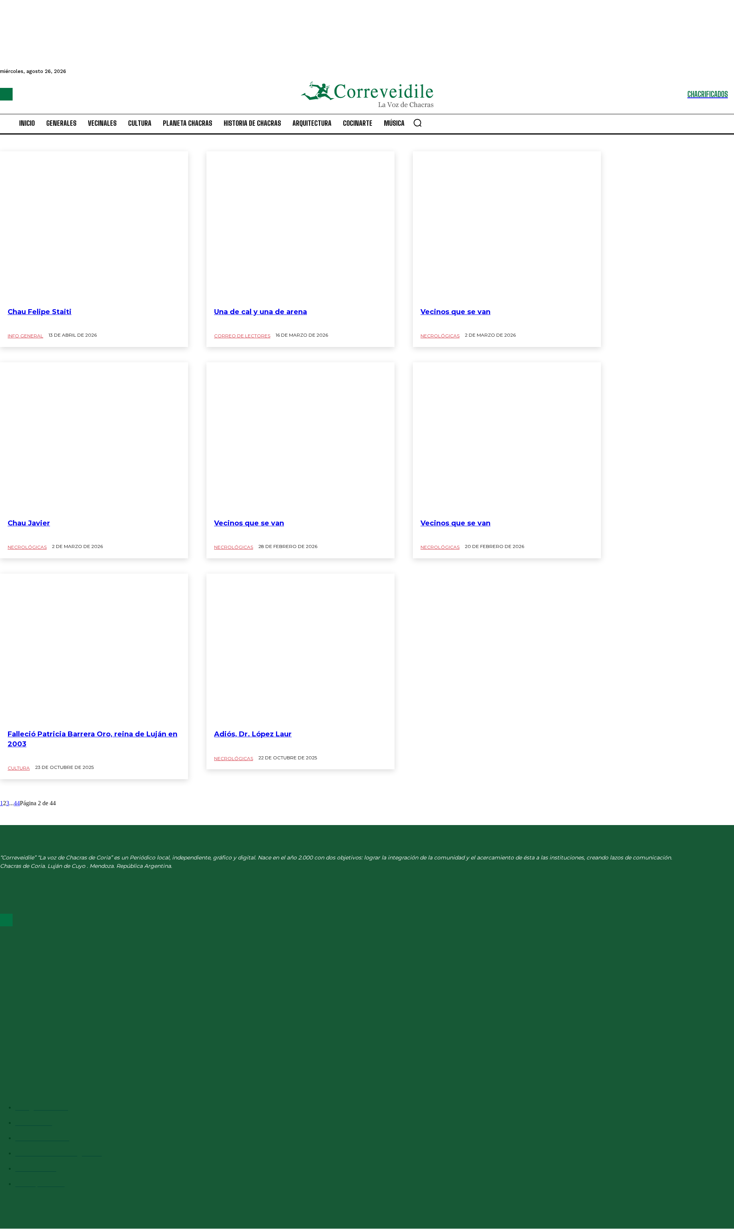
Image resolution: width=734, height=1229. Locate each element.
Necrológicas (29, 623)
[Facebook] (6, 94)
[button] (417, 122)
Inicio (5, 11)
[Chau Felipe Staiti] (94, 226)
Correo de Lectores (242, 336)
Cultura (19, 768)
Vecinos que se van (455, 312)
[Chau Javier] (94, 437)
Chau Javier (29, 523)
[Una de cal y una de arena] (300, 226)
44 (17, 803)
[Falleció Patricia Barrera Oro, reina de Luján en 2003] (94, 649)
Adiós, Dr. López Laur (253, 734)
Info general (25, 336)
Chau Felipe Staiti (39, 312)
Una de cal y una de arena (260, 312)
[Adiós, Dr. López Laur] (300, 649)
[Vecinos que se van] (507, 226)
